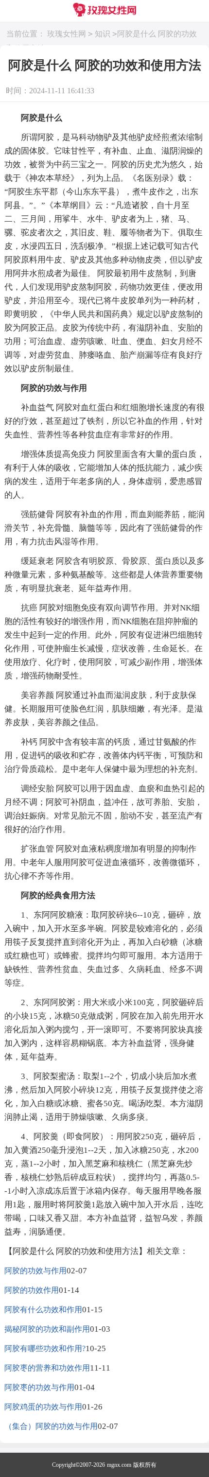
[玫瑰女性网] (104, 11)
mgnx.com (119, 1464)
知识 (102, 34)
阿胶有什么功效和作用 (43, 1309)
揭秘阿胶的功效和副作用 (47, 1329)
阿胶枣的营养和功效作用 (47, 1368)
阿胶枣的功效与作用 (39, 1387)
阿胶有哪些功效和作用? (45, 1348)
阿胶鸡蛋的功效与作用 (43, 1407)
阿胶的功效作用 (31, 1290)
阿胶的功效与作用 (35, 1271)
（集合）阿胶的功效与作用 (51, 1426)
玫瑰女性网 (66, 34)
